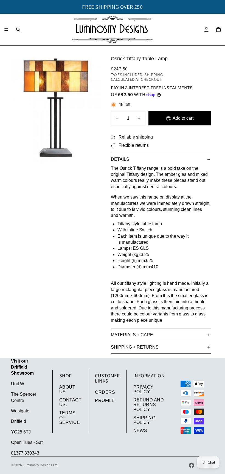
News (140, 430)
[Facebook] (191, 465)
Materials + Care (132, 334)
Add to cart (183, 118)
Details (120, 159)
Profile (105, 400)
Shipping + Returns (135, 347)
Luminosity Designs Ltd (40, 465)
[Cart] (218, 30)
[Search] (18, 30)
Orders (105, 392)
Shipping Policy (144, 420)
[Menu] (6, 29)
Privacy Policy (143, 389)
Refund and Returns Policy (148, 405)
